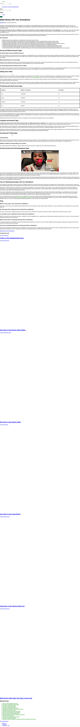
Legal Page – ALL (6, 725)
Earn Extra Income (4, 721)
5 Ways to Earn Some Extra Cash (9, 710)
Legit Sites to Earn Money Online (9, 718)
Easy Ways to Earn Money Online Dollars (13, 330)
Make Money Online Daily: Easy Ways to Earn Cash (16, 698)
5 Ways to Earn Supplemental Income (12, 238)
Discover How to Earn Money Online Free (10, 713)
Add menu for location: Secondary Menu (10, 6)
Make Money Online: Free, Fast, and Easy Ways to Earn (13, 714)
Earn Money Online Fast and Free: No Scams (11, 711)
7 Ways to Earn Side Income (8, 715)
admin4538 (2, 22)
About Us (4, 723)
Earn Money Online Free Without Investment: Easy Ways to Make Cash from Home (19, 719)
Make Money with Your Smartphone (7, 230)
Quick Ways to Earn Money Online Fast (12, 606)
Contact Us (4, 724)
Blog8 (1, 16)
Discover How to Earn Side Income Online (10, 716)
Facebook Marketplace (35, 77)
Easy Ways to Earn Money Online (10, 422)
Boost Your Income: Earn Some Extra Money (11, 712)
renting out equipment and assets (24, 197)
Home (3, 1)
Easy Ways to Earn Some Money (10, 514)
